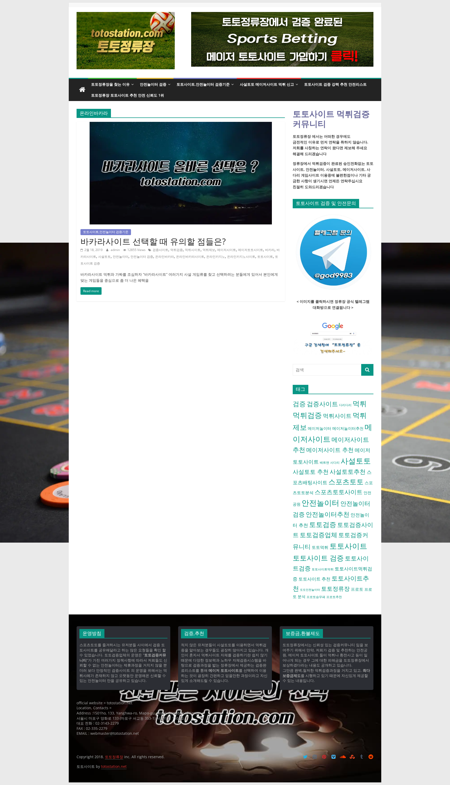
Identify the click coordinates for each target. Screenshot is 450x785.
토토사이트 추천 (314, 579)
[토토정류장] (82, 89)
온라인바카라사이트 (190, 256)
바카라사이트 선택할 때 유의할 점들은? (153, 241)
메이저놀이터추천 (348, 428)
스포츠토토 (346, 481)
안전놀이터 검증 (153, 84)
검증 (299, 403)
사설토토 (104, 256)
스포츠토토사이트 (338, 492)
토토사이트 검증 (318, 558)
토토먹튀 (320, 547)
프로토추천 (334, 597)
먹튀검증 (176, 250)
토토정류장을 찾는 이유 (110, 84)
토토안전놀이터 (310, 590)
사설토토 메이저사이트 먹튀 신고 (267, 84)
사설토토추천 (348, 471)
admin (116, 250)
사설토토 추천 (311, 471)
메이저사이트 (226, 250)
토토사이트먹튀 (323, 569)
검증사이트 (160, 250)
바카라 (269, 250)
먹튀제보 (209, 250)
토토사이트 (265, 256)
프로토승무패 (316, 597)
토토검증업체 (318, 534)
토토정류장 (335, 588)
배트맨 (324, 462)
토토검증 (322, 524)
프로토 (357, 589)
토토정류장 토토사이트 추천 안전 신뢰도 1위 (127, 95)
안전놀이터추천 (327, 514)
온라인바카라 (164, 256)
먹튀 (360, 403)
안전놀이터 (120, 256)
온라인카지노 (215, 256)
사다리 (335, 462)
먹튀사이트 (193, 250)
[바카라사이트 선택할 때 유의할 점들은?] (181, 125)
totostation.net (114, 766)
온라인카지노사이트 (241, 256)
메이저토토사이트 (250, 250)
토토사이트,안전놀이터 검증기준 (203, 84)
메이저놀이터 (319, 428)
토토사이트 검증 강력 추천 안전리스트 (335, 84)
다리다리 (345, 405)
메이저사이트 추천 (330, 450)
